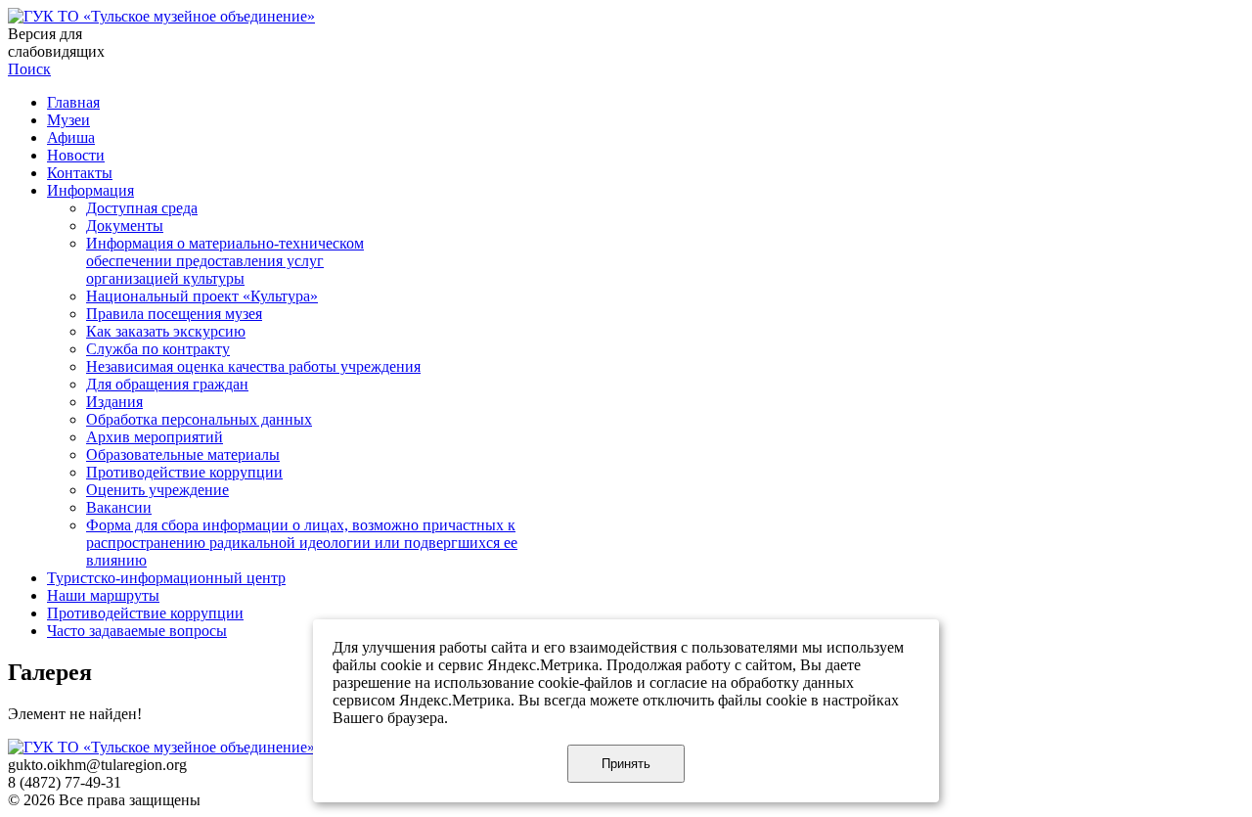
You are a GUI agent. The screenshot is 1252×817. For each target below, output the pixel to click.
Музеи (68, 120)
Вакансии (119, 507)
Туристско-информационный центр (166, 577)
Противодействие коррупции (184, 472)
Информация (90, 190)
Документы (124, 225)
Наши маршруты (103, 595)
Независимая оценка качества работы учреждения (253, 366)
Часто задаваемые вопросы (137, 630)
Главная (73, 102)
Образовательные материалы (183, 454)
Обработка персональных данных (199, 419)
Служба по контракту (158, 348)
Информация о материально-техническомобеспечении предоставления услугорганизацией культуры (225, 261)
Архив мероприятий (154, 437)
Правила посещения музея (174, 313)
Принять (626, 763)
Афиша (71, 137)
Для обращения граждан (167, 384)
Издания (114, 401)
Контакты (79, 172)
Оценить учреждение (157, 489)
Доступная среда (142, 208)
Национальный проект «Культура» (202, 296)
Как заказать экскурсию (166, 331)
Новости (76, 155)
